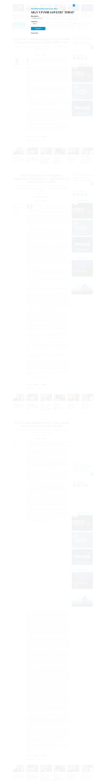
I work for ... (35, 21)
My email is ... (35, 16)
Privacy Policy (34, 33)
